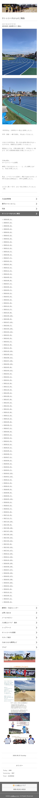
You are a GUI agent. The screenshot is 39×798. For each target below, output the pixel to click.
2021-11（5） (8, 386)
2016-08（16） (8, 566)
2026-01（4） (8, 242)
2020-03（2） (8, 435)
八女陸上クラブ (14, 796)
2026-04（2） (8, 232)
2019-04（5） (8, 467)
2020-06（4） (8, 431)
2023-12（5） (8, 306)
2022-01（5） (8, 380)
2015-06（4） (8, 602)
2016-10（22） (8, 560)
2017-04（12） (8, 541)
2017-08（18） (8, 528)
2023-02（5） (8, 338)
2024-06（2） (8, 287)
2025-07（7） (8, 258)
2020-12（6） (8, 412)
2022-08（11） (8, 357)
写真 (3, 208)
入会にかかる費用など (9, 642)
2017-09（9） (8, 525)
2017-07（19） (8, 531)
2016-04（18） (8, 579)
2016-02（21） (8, 586)
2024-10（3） (8, 274)
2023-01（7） (8, 341)
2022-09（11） (8, 354)
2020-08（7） (8, 425)
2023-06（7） (8, 325)
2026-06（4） (8, 226)
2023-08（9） (8, 319)
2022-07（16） (8, 361)
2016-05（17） (8, 576)
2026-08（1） (8, 219)
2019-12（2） (8, 444)
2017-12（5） (8, 515)
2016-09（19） (8, 563)
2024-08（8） (8, 280)
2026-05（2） (8, 229)
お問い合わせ (6, 613)
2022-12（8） (8, 345)
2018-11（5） (8, 483)
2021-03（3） (8, 402)
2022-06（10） (8, 364)
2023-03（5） (8, 335)
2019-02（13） (8, 473)
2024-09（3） (8, 277)
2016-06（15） (8, 573)
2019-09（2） (8, 451)
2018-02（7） (8, 508)
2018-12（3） (8, 480)
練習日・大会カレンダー (10, 608)
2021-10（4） (8, 390)
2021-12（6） (8, 383)
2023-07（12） (8, 322)
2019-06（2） (8, 460)
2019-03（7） (8, 470)
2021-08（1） (8, 396)
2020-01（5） (8, 441)
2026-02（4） (8, 238)
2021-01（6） (8, 409)
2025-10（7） (8, 251)
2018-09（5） (8, 489)
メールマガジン (7, 617)
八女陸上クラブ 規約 (9, 622)
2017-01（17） (8, 550)
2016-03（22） (8, 582)
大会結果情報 (6, 199)
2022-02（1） (8, 377)
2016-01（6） (8, 589)
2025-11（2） (8, 248)
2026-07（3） (8, 222)
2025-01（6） (8, 264)
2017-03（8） (8, 544)
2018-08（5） (8, 492)
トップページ (6, 627)
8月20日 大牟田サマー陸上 (11, 26)
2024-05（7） (8, 290)
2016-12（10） (8, 553)
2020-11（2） (8, 415)
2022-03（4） (8, 373)
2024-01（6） (8, 303)
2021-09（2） (8, 393)
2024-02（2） (8, 299)
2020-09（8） (8, 422)
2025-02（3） (8, 261)
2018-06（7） (8, 496)
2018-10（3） (8, 486)
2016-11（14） (8, 557)
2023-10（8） (8, 312)
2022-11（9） (8, 348)
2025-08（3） (8, 254)
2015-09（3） (8, 595)
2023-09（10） (8, 316)
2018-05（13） (8, 499)
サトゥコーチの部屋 (9, 632)
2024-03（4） (8, 296)
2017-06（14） (8, 534)
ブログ (4, 647)
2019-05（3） (8, 463)
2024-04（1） (8, 293)
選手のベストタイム (9, 204)
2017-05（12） (8, 537)
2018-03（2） (8, 505)
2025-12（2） (8, 245)
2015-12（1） (8, 592)
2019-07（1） (8, 457)
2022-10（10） (8, 351)
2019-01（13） (8, 476)
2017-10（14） (8, 521)
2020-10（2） (8, 418)
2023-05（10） (8, 328)
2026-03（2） (8, 235)
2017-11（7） (8, 518)
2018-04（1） (8, 502)
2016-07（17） (8, 570)
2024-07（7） (8, 283)
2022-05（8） (8, 367)
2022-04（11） (8, 370)
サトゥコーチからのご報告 (11, 213)
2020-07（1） (8, 428)
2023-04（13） (8, 332)
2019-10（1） (8, 447)
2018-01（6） (8, 512)
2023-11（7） (8, 309)
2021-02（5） (8, 406)
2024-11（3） (8, 271)
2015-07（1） (8, 598)
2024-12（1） (8, 267)
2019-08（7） (8, 454)
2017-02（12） (8, 547)
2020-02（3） (8, 438)
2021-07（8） (8, 399)
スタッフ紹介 (6, 637)
